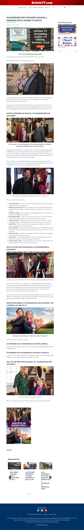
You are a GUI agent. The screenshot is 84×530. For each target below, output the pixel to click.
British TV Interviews (38, 7)
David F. (9, 25)
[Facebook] (38, 510)
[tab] (27, 493)
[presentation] (14, 465)
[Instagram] (42, 510)
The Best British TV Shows (35, 514)
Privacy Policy (52, 514)
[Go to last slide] (10, 477)
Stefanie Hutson (29, 60)
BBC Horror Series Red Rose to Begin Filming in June (14, 476)
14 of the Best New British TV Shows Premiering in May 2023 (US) (30, 476)
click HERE (15, 155)
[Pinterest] (46, 510)
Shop (30, 7)
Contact (45, 514)
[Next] (50, 477)
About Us (47, 7)
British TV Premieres (11, 22)
